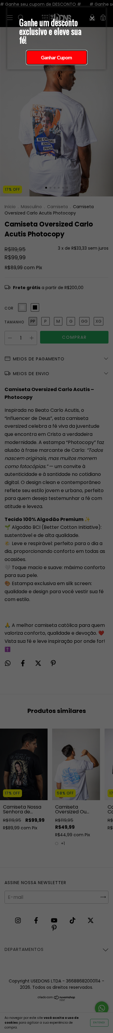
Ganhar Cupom (56, 57)
